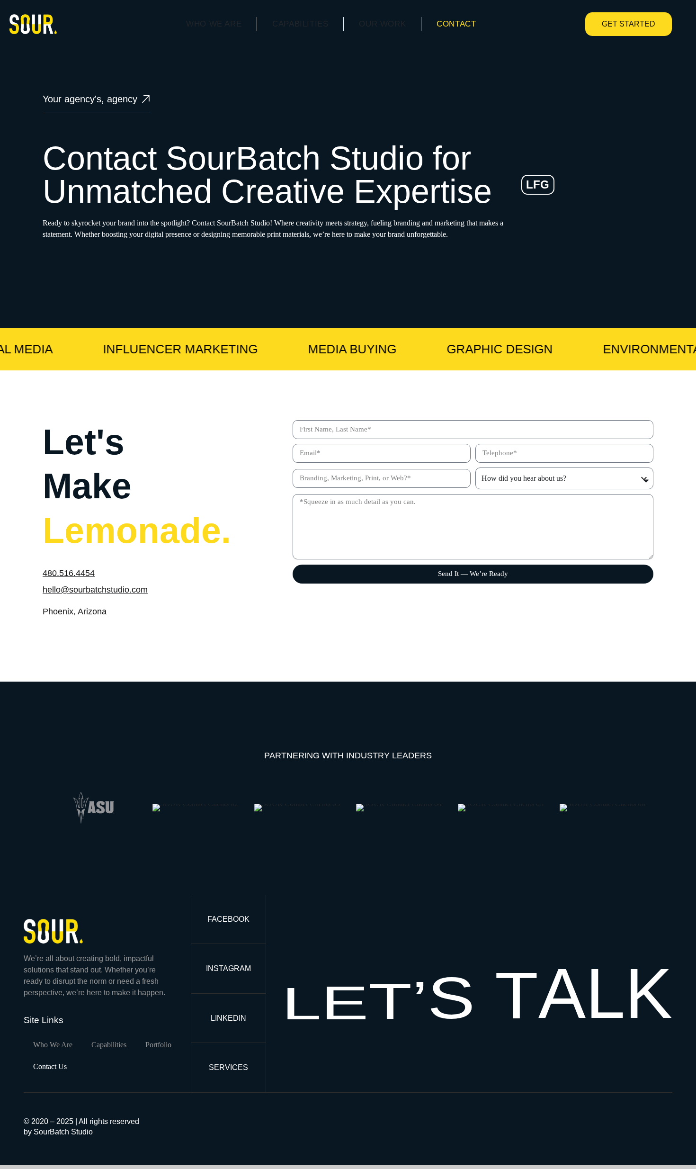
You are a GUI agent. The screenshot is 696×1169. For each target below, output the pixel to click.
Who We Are (213, 23)
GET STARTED (628, 24)
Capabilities (300, 23)
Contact (456, 23)
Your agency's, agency (90, 99)
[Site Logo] (33, 23)
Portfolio (158, 1045)
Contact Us (50, 1066)
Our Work (382, 23)
